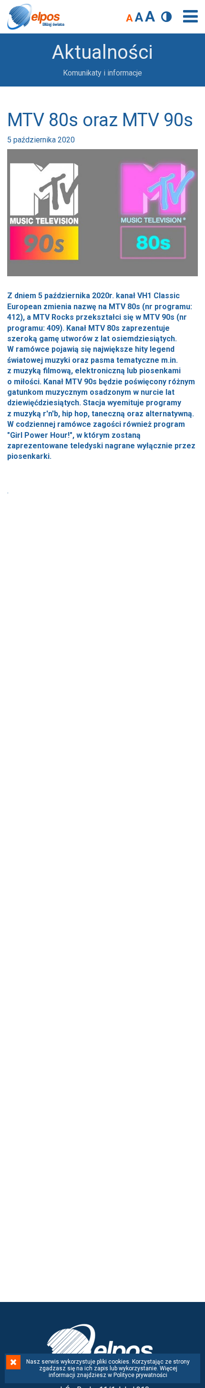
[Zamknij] (13, 1362)
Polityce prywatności (140, 1375)
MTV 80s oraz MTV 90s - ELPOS (35, 16)
